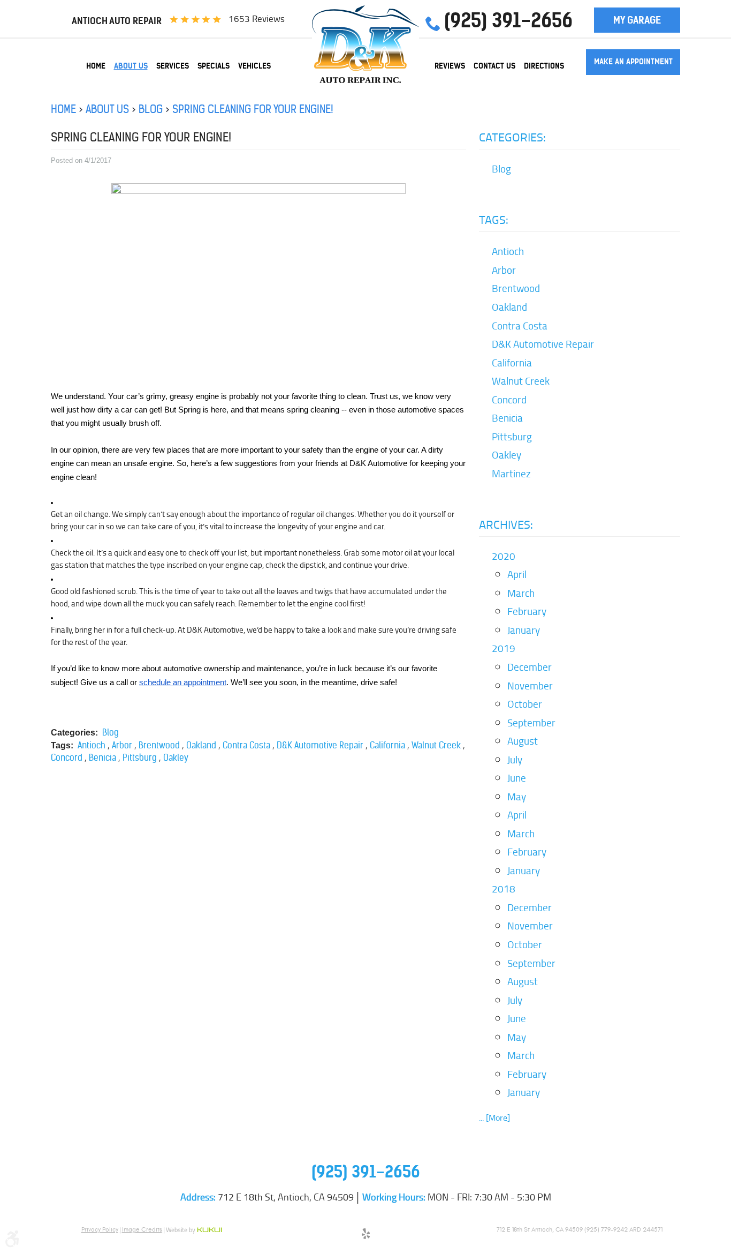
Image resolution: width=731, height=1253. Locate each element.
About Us (131, 66)
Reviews (450, 66)
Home (95, 66)
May (516, 796)
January (523, 630)
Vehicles (254, 66)
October (524, 703)
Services (172, 66)
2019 (503, 648)
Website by (194, 1230)
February (526, 611)
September (531, 722)
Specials (213, 66)
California (387, 745)
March (521, 593)
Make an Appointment (633, 61)
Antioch (91, 745)
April (517, 574)
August (522, 740)
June (516, 777)
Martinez (511, 473)
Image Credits (142, 1229)
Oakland (201, 745)
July (514, 759)
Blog (151, 109)
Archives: (506, 524)
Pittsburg (140, 757)
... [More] (494, 1118)
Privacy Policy (99, 1229)
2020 (503, 556)
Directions (544, 66)
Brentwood (159, 745)
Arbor (122, 745)
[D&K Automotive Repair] (365, 44)
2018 (503, 888)
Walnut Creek (436, 745)
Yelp (365, 1235)
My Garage (637, 20)
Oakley (175, 757)
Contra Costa (246, 745)
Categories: (512, 137)
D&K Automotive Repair (320, 745)
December (529, 667)
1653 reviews (257, 18)
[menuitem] (95, 66)
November (530, 685)
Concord (66, 757)
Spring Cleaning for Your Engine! (252, 109)
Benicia (102, 757)
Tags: (493, 219)
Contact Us (494, 66)
